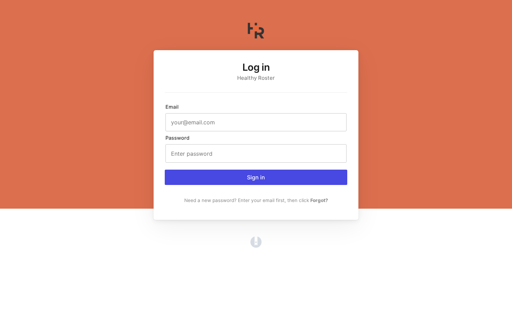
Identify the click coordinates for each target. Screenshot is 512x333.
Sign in (256, 177)
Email (172, 107)
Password (177, 138)
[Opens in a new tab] (256, 245)
